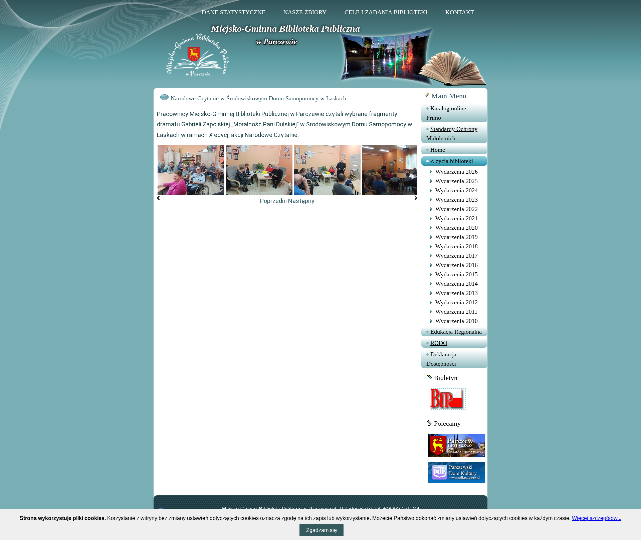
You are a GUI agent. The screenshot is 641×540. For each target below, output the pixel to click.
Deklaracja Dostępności (441, 359)
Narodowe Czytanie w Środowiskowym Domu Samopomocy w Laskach (258, 98)
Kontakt (459, 12)
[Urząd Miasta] (457, 445)
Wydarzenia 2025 (456, 181)
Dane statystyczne (233, 12)
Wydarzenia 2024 (456, 190)
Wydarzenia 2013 (456, 293)
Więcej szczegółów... (596, 518)
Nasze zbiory (305, 12)
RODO (438, 343)
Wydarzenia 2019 (456, 237)
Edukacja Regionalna (456, 331)
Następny (301, 200)
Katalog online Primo (446, 113)
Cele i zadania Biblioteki (386, 12)
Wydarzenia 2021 (456, 218)
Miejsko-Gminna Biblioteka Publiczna (285, 28)
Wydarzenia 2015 (456, 274)
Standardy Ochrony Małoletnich (451, 134)
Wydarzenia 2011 (456, 311)
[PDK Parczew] (457, 472)
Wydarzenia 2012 (456, 302)
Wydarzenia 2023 (456, 199)
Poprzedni (273, 200)
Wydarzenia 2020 (456, 227)
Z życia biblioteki (451, 161)
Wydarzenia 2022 (456, 209)
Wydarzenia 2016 (456, 265)
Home (437, 149)
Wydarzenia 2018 (456, 246)
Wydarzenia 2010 (456, 321)
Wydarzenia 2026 (456, 171)
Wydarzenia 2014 (456, 283)
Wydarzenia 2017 (456, 255)
